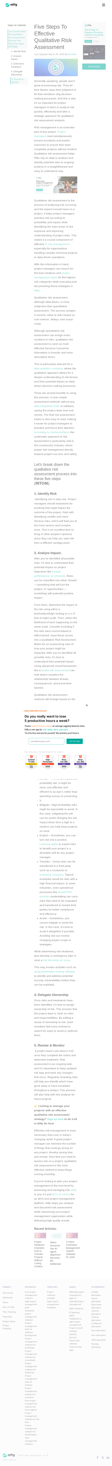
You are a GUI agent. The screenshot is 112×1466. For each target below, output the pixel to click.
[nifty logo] (11, 4)
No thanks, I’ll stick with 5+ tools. (44, 752)
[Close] (87, 705)
